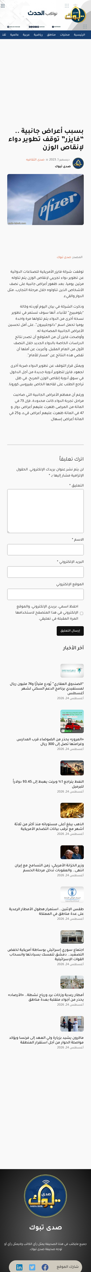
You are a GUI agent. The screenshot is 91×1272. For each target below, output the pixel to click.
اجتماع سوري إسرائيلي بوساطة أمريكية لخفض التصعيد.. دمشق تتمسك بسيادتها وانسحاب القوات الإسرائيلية (45, 955)
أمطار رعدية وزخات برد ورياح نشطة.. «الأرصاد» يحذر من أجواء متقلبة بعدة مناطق (46, 997)
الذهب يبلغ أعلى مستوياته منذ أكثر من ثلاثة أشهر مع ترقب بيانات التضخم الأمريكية (49, 827)
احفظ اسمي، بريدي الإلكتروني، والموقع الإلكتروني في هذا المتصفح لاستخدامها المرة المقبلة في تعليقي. (46, 613)
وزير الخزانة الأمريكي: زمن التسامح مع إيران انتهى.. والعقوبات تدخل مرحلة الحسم (49, 868)
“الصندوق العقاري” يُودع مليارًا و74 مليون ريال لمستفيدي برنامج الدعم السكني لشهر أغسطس (47, 689)
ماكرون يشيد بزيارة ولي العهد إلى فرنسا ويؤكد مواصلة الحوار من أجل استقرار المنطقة (46, 1040)
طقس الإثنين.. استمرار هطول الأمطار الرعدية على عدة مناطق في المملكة (46, 912)
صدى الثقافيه (35, 160)
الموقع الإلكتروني (70, 585)
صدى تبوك (64, 257)
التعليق (76, 486)
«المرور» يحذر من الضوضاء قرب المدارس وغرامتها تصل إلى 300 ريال (50, 742)
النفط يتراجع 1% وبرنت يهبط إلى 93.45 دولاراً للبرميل (48, 784)
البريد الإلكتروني (70, 562)
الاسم (78, 540)
